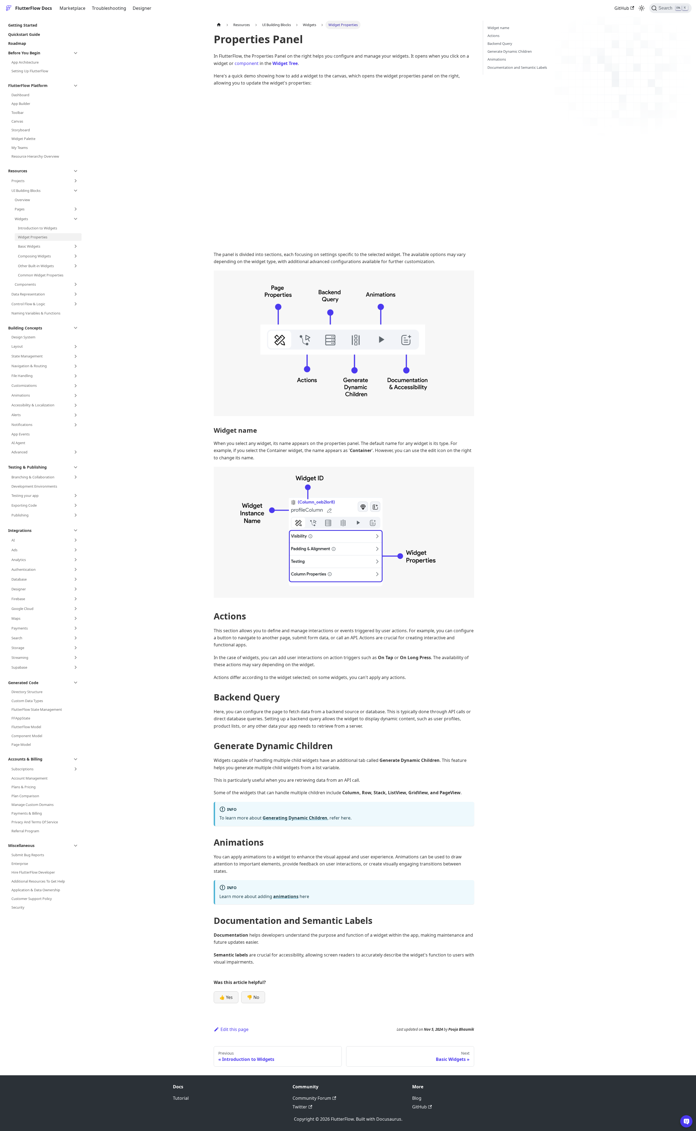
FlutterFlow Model (26, 726)
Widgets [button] (21, 218)
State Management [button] (27, 356)
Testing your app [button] (25, 495)
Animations (20, 395)
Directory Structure (26, 691)
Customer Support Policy (31, 898)
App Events (20, 434)
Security (17, 907)
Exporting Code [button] (24, 505)
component (247, 63)
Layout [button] (17, 346)
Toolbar (17, 112)
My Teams (19, 147)
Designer (142, 8)
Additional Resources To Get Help (38, 881)
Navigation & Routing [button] (29, 365)
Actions (493, 35)
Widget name (498, 27)
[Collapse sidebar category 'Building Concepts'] (76, 327)
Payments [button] (19, 628)
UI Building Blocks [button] (26, 190)
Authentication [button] (23, 569)
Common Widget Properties (40, 275)
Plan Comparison (25, 795)
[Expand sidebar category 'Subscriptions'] (76, 769)
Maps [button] (15, 618)
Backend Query (499, 43)
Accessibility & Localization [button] (32, 405)
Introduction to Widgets (37, 228)
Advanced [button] (19, 452)
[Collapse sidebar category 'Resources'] (76, 171)
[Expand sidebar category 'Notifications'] (76, 424)
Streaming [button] (19, 657)
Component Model (26, 735)
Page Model (21, 744)
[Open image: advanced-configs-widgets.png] (344, 343)
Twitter (300, 1107)
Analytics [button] (18, 559)
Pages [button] (19, 209)
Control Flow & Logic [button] (28, 303)
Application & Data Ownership (35, 889)
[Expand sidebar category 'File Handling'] (76, 376)
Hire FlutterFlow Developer (33, 872)
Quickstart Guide (24, 34)
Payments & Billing (26, 813)
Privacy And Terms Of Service (34, 822)
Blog (416, 1098)
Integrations (20, 530)
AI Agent (18, 442)
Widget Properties (32, 237)
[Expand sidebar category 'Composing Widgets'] (76, 256)
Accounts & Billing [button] (25, 759)
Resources (17, 170)
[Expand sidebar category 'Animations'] (76, 395)
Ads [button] (14, 549)
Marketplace (72, 8)
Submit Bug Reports (27, 854)
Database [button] (19, 579)
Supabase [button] (19, 667)
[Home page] (219, 25)
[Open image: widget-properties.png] (344, 532)
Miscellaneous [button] (21, 845)
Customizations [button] (24, 385)
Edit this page (234, 1029)
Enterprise (19, 863)
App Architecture (25, 62)
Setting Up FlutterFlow (29, 70)
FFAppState (20, 718)
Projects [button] (17, 180)
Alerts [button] (16, 414)
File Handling (22, 375)
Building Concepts (25, 328)
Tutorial (181, 1098)
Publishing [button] (20, 515)
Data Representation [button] (28, 294)
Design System (23, 337)
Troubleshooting (109, 8)
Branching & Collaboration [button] (32, 477)
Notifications (21, 424)
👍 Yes (226, 997)
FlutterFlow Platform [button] (28, 85)
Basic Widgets (29, 246)
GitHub (621, 8)
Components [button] (25, 284)
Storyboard (20, 129)
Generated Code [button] (23, 682)
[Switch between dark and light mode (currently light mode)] (641, 8)
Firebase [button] (18, 598)
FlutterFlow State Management (36, 709)
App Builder (20, 103)
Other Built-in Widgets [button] (36, 265)
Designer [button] (18, 589)
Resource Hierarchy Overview (35, 156)
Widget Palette (23, 138)
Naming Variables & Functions (35, 313)
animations (286, 896)
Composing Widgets (34, 256)
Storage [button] (17, 647)
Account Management (29, 778)
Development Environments (34, 486)
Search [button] (16, 637)
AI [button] (13, 540)
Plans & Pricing (23, 786)
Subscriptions (22, 769)
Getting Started (22, 25)
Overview (22, 199)
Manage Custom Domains (32, 804)
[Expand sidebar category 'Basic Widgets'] (76, 246)
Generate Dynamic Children (509, 51)
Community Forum (312, 1098)
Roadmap (17, 43)
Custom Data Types (27, 700)
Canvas (17, 121)
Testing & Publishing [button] (27, 467)
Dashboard (20, 94)
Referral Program (25, 830)
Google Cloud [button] (22, 608)
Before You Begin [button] (24, 52)
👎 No (253, 997)
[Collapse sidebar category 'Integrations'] (76, 530)
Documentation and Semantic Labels (517, 67)
